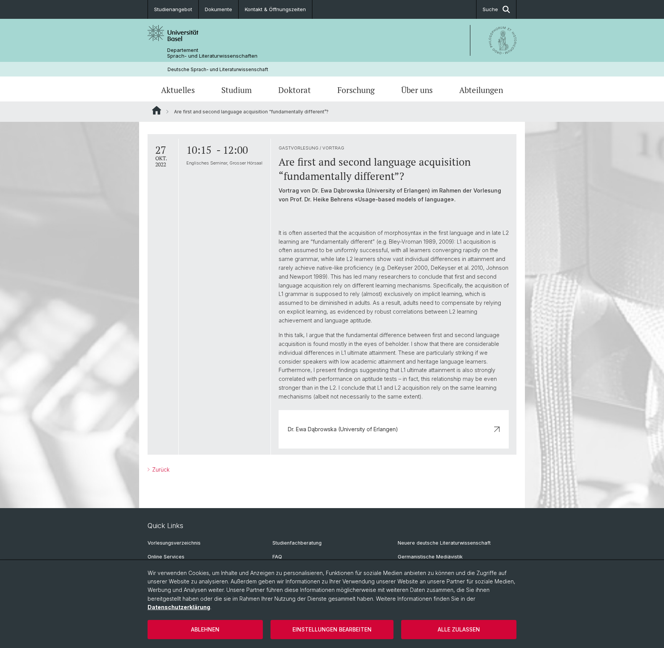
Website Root (156, 110)
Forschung (356, 90)
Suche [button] (490, 9)
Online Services (166, 557)
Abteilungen (481, 90)
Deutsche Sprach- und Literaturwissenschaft (218, 69)
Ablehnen (205, 629)
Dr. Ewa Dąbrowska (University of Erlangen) (343, 429)
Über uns (417, 90)
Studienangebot (173, 9)
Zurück (160, 469)
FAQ (277, 557)
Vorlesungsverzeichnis (174, 543)
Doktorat (294, 90)
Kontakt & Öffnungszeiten (275, 9)
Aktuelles (178, 90)
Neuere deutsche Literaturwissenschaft (444, 543)
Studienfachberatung (297, 543)
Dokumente (218, 9)
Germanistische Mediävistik (430, 557)
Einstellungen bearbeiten (332, 629)
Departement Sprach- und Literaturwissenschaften (212, 53)
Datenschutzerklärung (179, 607)
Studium (236, 90)
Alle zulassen (459, 629)
